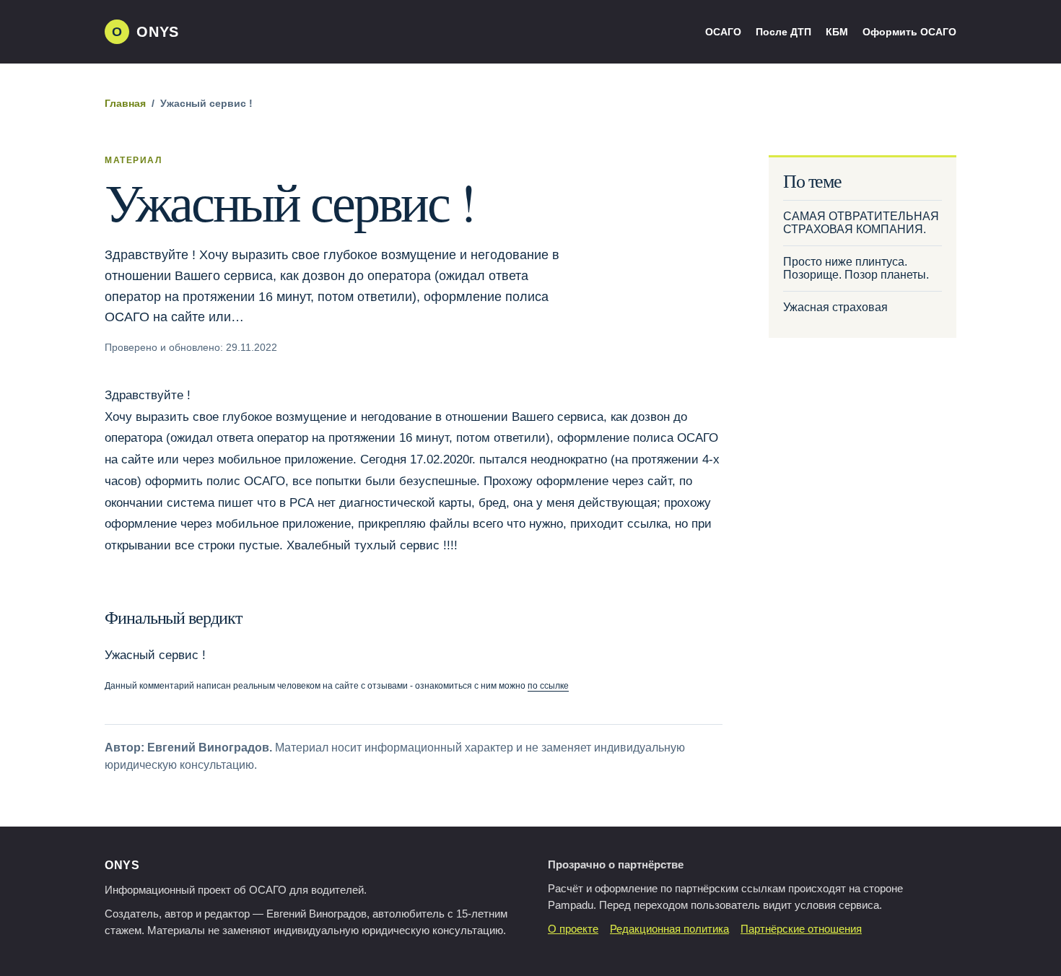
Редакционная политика (669, 929)
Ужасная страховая (835, 307)
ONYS (122, 865)
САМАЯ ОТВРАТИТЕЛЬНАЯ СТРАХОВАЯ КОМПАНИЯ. (861, 222)
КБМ (837, 32)
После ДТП (783, 32)
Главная (125, 103)
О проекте (573, 929)
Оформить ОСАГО (909, 32)
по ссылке (548, 686)
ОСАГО (723, 32)
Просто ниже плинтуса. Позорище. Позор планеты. (856, 268)
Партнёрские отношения (801, 929)
